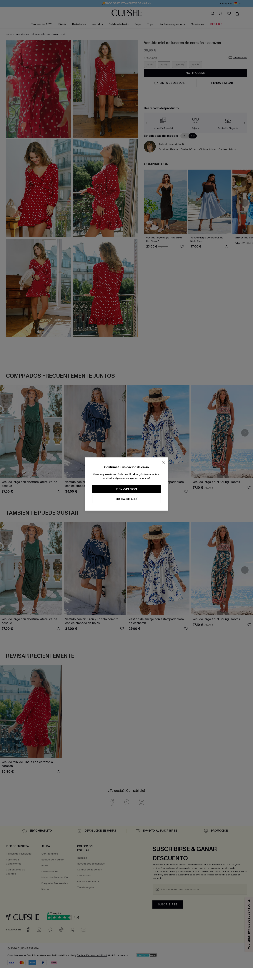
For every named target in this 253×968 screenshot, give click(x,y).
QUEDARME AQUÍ (126, 499)
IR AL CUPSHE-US (126, 489)
